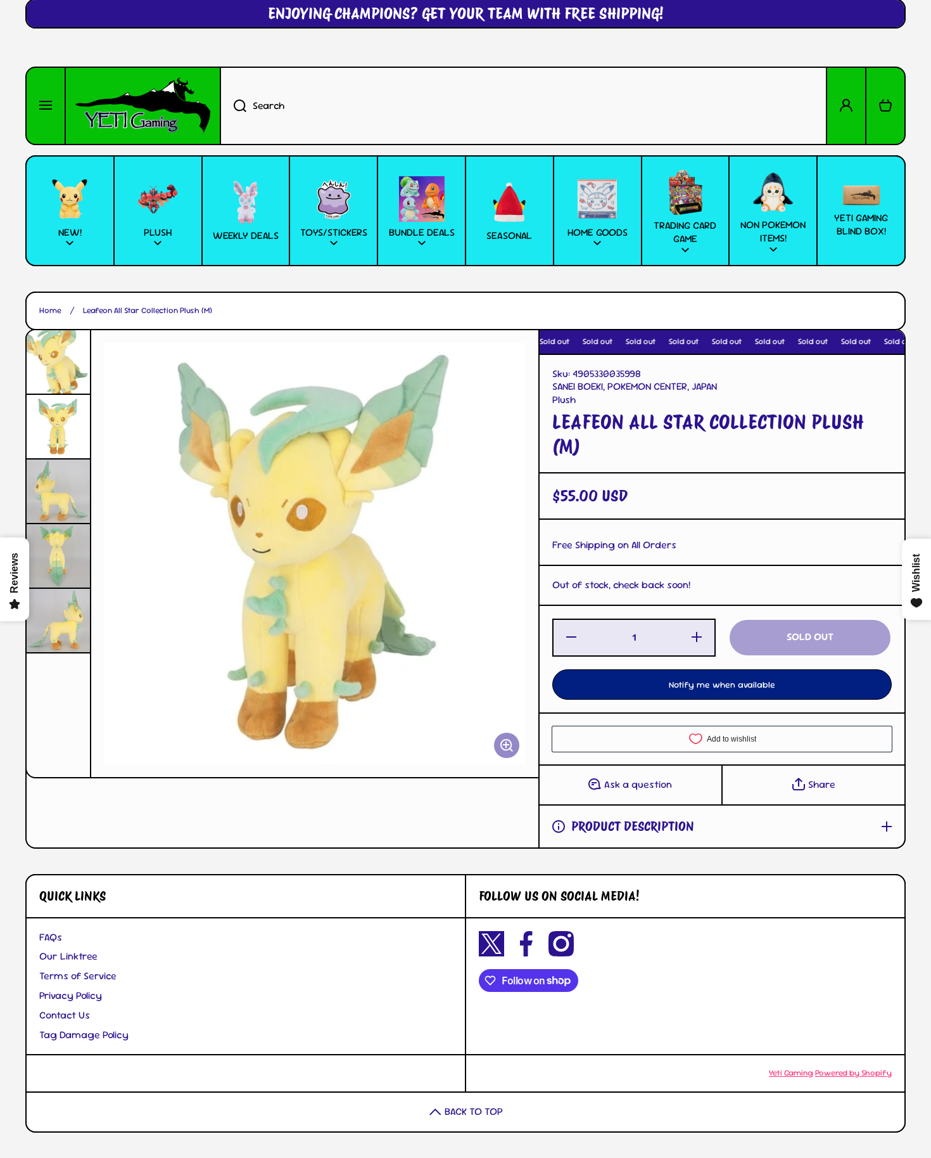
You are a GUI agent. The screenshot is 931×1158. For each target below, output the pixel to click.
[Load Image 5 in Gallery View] (58, 620)
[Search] (233, 106)
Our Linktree (68, 956)
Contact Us (64, 1015)
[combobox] (523, 106)
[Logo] (143, 106)
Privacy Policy (70, 995)
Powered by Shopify (853, 1072)
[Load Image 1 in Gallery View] (58, 362)
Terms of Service (78, 975)
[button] (885, 106)
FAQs (50, 937)
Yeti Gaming (791, 1072)
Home (50, 311)
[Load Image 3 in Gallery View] (58, 491)
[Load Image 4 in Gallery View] (58, 556)
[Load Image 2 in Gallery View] (58, 426)
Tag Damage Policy (84, 1034)
